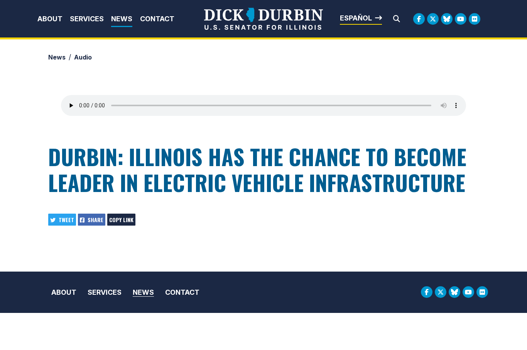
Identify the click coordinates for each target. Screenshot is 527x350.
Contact (157, 19)
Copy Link (121, 220)
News (121, 19)
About (49, 19)
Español (356, 18)
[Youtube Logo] (460, 19)
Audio (83, 57)
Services (87, 19)
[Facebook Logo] (419, 19)
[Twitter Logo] (433, 19)
